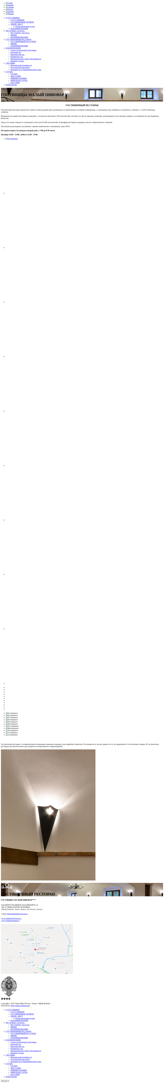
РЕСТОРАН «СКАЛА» (15, 31)
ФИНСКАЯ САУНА (19, 80)
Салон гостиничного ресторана (23, 50)
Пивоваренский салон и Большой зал (26, 59)
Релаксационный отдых (25, 26)
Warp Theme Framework (20, 1006)
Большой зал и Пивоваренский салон (26, 70)
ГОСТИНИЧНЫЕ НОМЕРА (22, 22)
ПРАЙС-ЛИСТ (17, 24)
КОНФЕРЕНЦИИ (13, 48)
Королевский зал (17, 55)
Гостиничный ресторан (20, 67)
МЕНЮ (14, 35)
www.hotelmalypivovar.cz (11, 918)
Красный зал (16, 52)
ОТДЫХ (9, 72)
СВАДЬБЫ (10, 63)
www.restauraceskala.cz (10, 921)
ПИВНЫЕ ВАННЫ (19, 78)
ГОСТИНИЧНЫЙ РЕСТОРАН (18, 39)
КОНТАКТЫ (11, 85)
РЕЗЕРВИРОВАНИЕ (19, 29)
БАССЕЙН (15, 83)
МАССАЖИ (16, 76)
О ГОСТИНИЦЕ (13, 18)
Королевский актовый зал (21, 65)
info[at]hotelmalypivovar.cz (17, 914)
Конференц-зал (17, 57)
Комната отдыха (17, 61)
